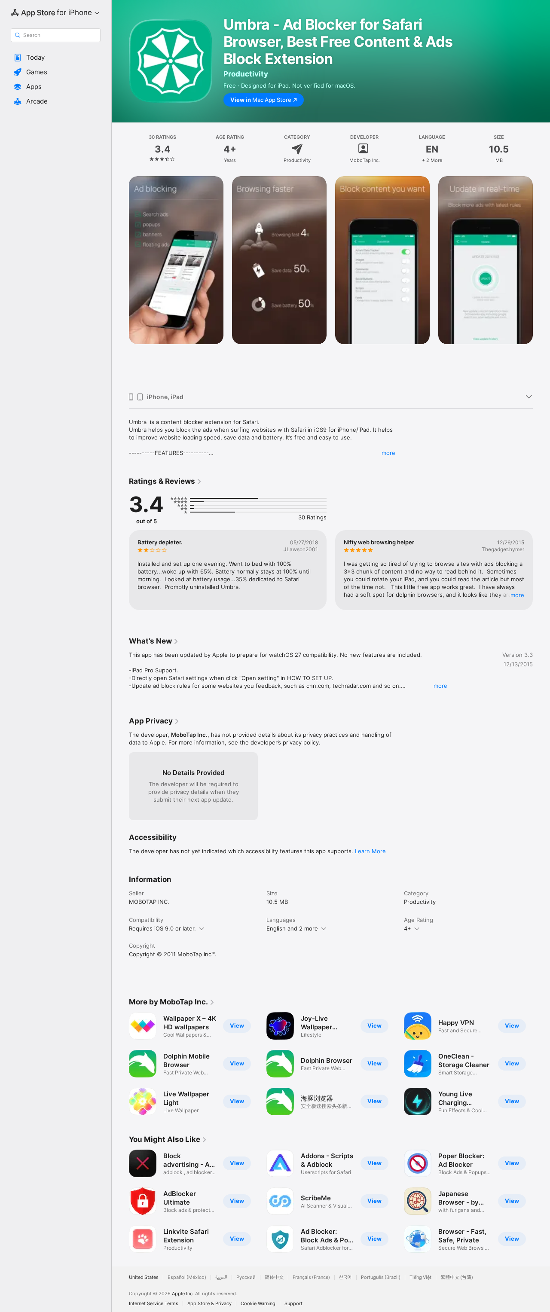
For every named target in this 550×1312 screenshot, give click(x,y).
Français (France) (311, 1277)
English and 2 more (292, 928)
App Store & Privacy (209, 1303)
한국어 (345, 1277)
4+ (407, 928)
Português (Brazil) (380, 1277)
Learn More (370, 851)
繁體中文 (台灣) (456, 1277)
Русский (246, 1277)
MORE (517, 595)
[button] (55, 57)
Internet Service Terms (153, 1303)
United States (144, 1277)
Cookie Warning (258, 1303)
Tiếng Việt (420, 1277)
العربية (221, 1277)
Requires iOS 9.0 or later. (162, 928)
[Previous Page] (120, 281)
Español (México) (187, 1277)
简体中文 (274, 1277)
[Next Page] (541, 281)
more (388, 452)
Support (293, 1303)
